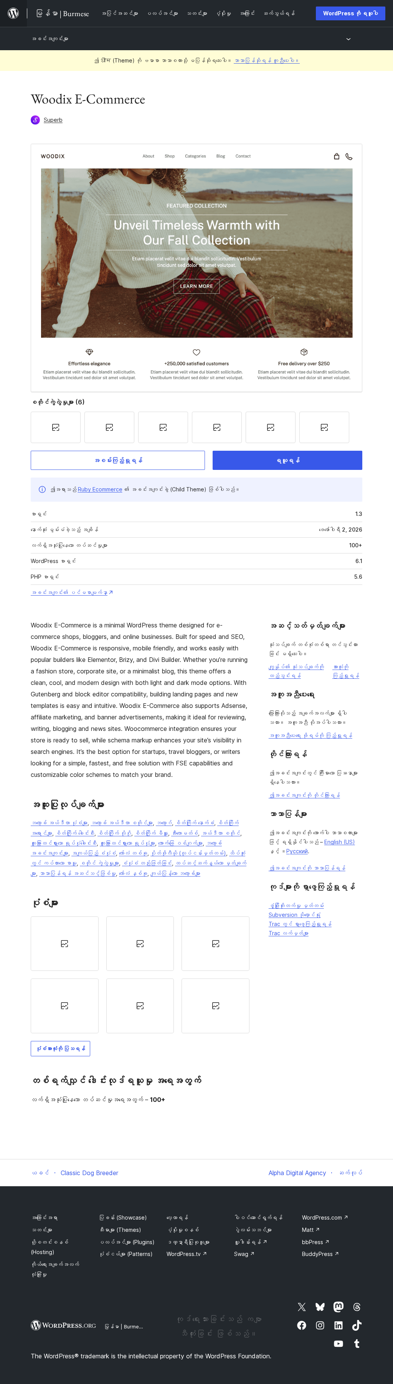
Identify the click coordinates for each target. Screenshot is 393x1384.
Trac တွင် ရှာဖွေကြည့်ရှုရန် (300, 924)
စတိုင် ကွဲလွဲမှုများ (99, 863)
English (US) (339, 842)
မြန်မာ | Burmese (124, 1326)
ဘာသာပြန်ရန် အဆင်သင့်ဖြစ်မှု (77, 873)
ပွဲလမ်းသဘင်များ (253, 1229)
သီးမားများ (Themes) (120, 1229)
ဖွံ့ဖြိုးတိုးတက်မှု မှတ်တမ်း (296, 905)
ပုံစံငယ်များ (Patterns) (126, 1254)
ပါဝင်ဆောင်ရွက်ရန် (258, 1217)
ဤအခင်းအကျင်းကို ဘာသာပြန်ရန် (307, 868)
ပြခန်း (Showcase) (123, 1217)
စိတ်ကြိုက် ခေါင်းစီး (74, 833)
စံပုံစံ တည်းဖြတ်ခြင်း (147, 863)
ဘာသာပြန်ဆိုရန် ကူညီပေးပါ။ (267, 60)
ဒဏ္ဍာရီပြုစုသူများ (188, 1242)
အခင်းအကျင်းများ (49, 38)
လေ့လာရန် (177, 1217)
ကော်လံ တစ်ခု (133, 853)
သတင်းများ (41, 1229)
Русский (297, 851)
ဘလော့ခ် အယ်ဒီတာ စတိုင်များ (122, 822)
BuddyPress (320, 1254)
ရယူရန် (287, 460)
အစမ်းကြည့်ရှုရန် (117, 460)
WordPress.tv (187, 1254)
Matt (311, 1229)
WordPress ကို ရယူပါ (350, 13)
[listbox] (140, 974)
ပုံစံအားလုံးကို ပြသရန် (60, 1048)
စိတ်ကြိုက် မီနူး (151, 833)
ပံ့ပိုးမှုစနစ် (183, 1229)
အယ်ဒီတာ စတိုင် (220, 833)
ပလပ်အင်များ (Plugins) (127, 1242)
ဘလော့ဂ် (164, 822)
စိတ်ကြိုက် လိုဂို (114, 833)
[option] (65, 943)
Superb (53, 120)
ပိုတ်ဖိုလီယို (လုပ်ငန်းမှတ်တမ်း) (188, 853)
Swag (244, 1254)
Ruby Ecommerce (100, 489)
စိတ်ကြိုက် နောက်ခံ (194, 822)
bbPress (316, 1242)
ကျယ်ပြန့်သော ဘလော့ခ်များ (175, 873)
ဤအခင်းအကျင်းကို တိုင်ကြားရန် (304, 795)
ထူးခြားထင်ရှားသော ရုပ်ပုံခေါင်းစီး (64, 843)
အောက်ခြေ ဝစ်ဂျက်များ (180, 843)
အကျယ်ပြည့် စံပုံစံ (93, 853)
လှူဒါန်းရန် (251, 1242)
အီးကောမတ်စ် (184, 833)
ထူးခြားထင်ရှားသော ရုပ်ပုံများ (127, 843)
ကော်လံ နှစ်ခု (133, 873)
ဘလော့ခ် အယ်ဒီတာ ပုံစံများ (59, 822)
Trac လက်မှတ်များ (289, 933)
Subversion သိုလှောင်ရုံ (294, 914)
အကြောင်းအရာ (44, 1217)
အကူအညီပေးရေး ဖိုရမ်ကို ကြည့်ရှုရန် (310, 735)
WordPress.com (325, 1217)
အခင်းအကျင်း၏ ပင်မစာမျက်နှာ (69, 592)
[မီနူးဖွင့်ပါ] (349, 39)
